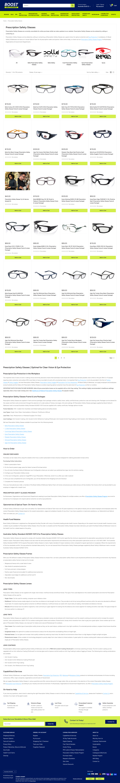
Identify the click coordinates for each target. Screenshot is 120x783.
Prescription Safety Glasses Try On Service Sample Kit (17, 200)
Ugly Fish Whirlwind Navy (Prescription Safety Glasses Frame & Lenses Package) (44, 294)
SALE (12, 14)
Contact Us (21, 513)
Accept (90, 778)
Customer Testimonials (99, 741)
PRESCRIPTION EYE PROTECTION (34, 14)
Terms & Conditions (9, 741)
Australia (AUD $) (8, 771)
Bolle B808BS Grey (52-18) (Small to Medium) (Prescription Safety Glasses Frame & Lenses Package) (45, 201)
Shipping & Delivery (9, 735)
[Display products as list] (113, 72)
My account (100, 6)
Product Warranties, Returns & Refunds (14, 747)
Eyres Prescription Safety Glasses (14, 434)
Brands (95, 747)
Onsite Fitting (67, 747)
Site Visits (66, 761)
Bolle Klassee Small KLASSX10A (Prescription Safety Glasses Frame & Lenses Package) (17, 295)
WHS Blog (96, 758)
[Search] (73, 5)
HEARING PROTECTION (45, 14)
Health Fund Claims (9, 753)
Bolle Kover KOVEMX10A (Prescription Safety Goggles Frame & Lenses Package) (101, 153)
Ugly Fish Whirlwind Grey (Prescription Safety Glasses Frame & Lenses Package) (73, 294)
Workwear (65, 675)
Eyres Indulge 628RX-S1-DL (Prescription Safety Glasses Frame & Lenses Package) (44, 247)
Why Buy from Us (98, 738)
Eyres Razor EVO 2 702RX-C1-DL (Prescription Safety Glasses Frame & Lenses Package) (17, 248)
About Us (95, 735)
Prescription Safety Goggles (48, 382)
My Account (36, 738)
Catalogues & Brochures (100, 753)
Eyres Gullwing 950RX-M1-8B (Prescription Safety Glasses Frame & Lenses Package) (74, 200)
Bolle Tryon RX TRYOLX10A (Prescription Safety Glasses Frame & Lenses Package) (73, 108)
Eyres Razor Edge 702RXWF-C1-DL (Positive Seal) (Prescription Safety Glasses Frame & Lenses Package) (102, 201)
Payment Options (8, 738)
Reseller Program (97, 755)
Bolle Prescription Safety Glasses (14, 425)
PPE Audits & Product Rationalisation (73, 750)
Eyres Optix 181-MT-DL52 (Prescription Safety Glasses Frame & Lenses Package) (73, 247)
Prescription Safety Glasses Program (91, 39)
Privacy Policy (33, 781)
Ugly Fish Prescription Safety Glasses (15, 443)
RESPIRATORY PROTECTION (64, 14)
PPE (16, 14)
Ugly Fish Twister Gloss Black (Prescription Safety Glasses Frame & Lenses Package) (102, 294)
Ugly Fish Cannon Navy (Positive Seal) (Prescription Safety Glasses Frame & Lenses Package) (102, 342)
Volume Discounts (68, 764)
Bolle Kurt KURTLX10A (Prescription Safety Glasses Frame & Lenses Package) (45, 108)
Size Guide (6, 750)
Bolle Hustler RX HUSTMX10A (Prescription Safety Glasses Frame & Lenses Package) (102, 108)
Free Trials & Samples (69, 744)
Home (4, 21)
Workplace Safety (75, 675)
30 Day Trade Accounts (69, 738)
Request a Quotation (69, 758)
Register (35, 735)
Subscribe (51, 724)
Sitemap (5, 755)
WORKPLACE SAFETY (86, 14)
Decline (99, 778)
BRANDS (6, 14)
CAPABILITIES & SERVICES (105, 14)
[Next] (110, 54)
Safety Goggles (13, 382)
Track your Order (38, 744)
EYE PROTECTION (23, 14)
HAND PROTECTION (55, 14)
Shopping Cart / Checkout (40, 741)
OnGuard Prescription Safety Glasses (15, 440)
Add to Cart (18, 116)
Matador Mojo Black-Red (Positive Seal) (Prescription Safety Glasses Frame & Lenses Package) (74, 154)
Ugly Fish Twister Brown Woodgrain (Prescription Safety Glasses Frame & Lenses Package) (74, 342)
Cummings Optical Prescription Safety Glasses (18, 431)
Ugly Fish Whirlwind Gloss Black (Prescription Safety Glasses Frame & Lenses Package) (17, 342)
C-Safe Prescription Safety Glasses (15, 428)
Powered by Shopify (8, 777)
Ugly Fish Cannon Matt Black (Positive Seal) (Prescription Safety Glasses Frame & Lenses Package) (45, 154)
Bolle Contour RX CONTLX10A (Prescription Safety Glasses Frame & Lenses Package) (17, 108)
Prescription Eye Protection (51, 675)
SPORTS (113, 14)
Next (111, 358)
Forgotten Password (39, 747)
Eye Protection (93, 37)
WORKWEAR (95, 14)
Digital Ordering (67, 741)
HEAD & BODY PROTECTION (76, 14)
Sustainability (96, 744)
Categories (96, 750)
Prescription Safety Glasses (15, 21)
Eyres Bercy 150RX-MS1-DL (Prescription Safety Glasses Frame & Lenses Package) (101, 247)
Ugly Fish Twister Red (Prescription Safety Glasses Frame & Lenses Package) (45, 341)
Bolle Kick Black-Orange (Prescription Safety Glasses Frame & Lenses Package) (17, 153)
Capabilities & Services (81, 693)
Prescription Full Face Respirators (67, 382)
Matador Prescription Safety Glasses (15, 437)
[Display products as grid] (111, 72)
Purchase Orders (67, 755)
